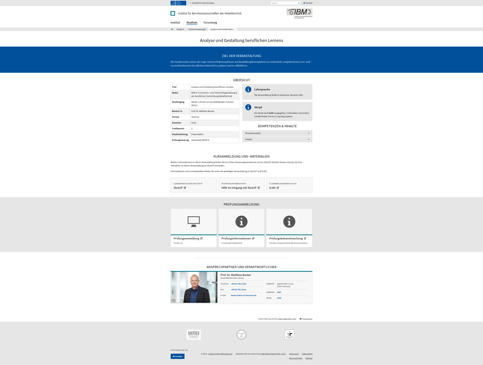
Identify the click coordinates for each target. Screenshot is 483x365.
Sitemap (308, 358)
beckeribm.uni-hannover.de (243, 295)
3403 (279, 292)
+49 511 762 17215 (238, 283)
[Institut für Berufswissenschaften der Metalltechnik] (171, 29)
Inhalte (248, 139)
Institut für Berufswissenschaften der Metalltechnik (210, 13)
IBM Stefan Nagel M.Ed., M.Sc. (273, 354)
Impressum (294, 354)
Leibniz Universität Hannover (220, 354)
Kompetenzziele (253, 133)
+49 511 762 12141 (238, 289)
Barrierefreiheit (295, 358)
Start (298, 3)
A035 (279, 298)
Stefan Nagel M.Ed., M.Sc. (287, 319)
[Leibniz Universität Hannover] (178, 3)
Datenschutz (307, 354)
